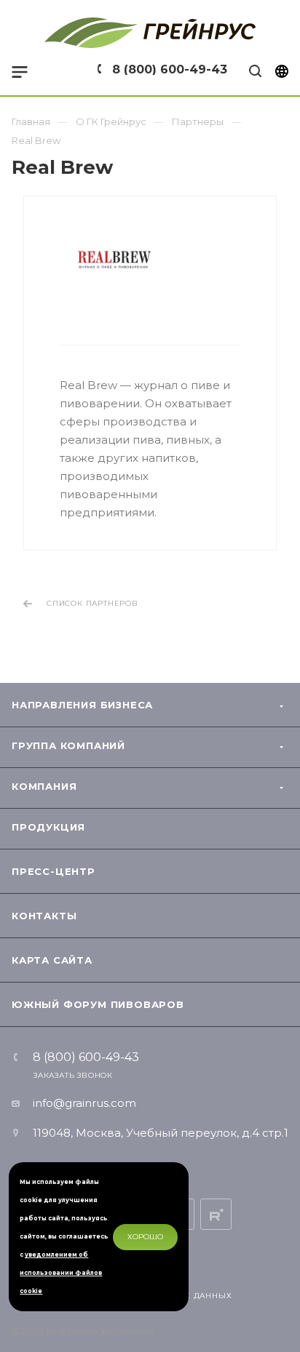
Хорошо (145, 1236)
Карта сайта (52, 960)
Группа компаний (68, 745)
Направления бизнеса (82, 705)
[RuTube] (216, 1214)
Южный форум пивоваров (98, 1004)
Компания (44, 786)
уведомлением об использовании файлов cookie (61, 1273)
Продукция (48, 827)
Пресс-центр (53, 871)
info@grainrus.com (84, 1103)
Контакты (44, 915)
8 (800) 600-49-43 (169, 69)
